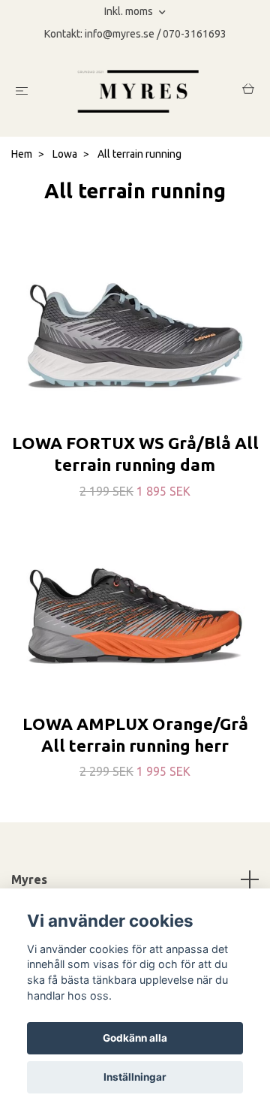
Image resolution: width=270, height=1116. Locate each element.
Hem (21, 154)
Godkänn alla (135, 1038)
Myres (29, 879)
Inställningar (135, 1077)
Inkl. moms (129, 11)
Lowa (64, 154)
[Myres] (138, 91)
